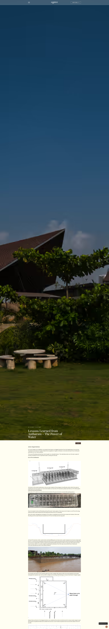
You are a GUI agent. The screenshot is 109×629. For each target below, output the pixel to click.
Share (78, 443)
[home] (54, 2)
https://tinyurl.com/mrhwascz (35, 490)
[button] (106, 627)
